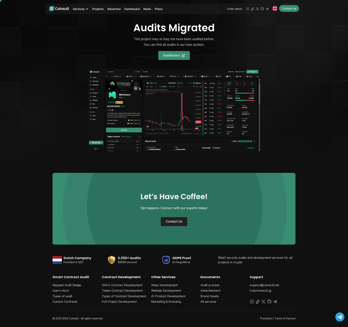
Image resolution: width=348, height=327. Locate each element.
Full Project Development (119, 301)
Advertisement (210, 290)
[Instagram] (247, 9)
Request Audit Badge (67, 285)
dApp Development (164, 285)
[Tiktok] (252, 9)
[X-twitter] (257, 9)
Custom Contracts (65, 301)
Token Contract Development (122, 290)
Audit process (209, 285)
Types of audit (62, 296)
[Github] (262, 9)
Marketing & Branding (166, 301)
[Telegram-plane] (267, 9)
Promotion (266, 318)
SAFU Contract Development (122, 285)
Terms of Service (285, 318)
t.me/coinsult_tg (260, 290)
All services (208, 301)
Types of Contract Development (124, 296)
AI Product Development (168, 296)
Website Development (166, 290)
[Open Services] (87, 9)
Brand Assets (209, 296)
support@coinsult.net (264, 285)
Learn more (61, 290)
